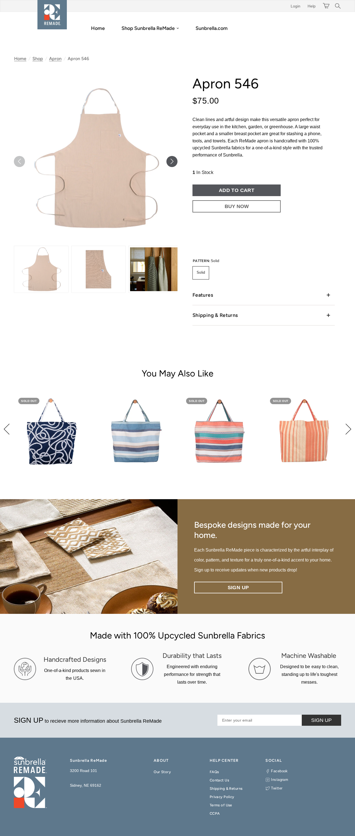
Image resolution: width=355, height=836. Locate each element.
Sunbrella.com (212, 28)
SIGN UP (321, 720)
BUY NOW (237, 206)
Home (98, 28)
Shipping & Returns (215, 315)
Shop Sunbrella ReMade (148, 28)
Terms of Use (221, 805)
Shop (37, 58)
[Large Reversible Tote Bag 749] (219, 431)
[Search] (336, 6)
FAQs (214, 772)
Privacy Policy (222, 797)
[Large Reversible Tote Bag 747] (303, 431)
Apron (55, 58)
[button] (172, 161)
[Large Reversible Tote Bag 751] (136, 431)
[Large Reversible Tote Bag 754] (52, 431)
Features (202, 295)
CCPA (215, 813)
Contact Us (219, 780)
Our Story (162, 772)
